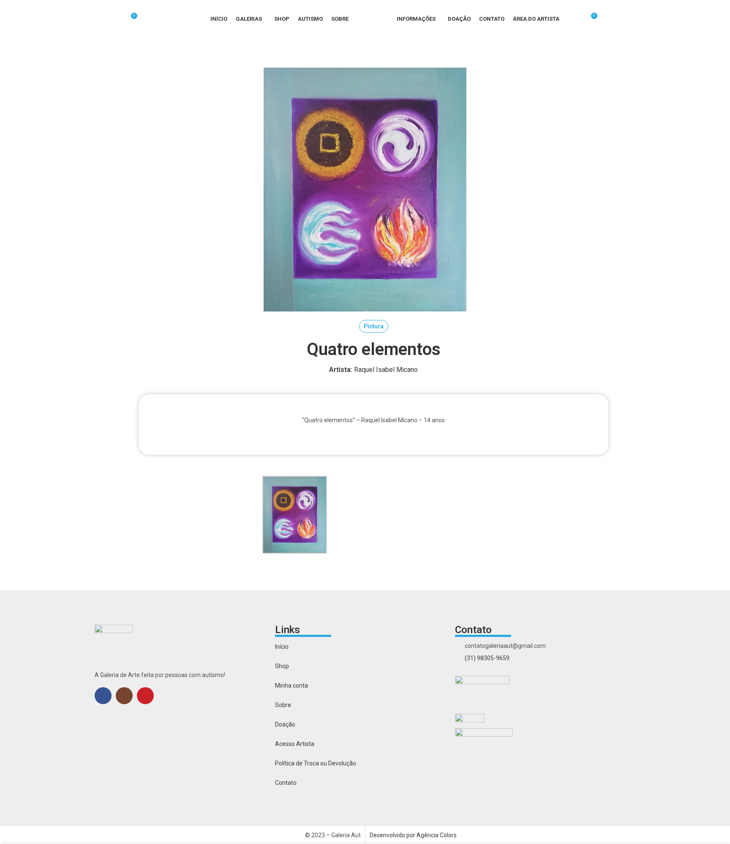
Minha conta (291, 685)
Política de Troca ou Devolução (315, 763)
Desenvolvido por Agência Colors (413, 835)
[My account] (575, 19)
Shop (282, 666)
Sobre (283, 705)
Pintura (374, 326)
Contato (286, 782)
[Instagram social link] (124, 695)
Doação (285, 724)
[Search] (116, 19)
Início (282, 646)
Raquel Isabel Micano (373, 370)
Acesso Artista (294, 743)
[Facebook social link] (103, 695)
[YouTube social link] (145, 695)
